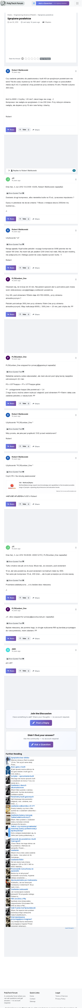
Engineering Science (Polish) (25, 15)
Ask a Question (42, 744)
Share (37, 130)
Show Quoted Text (15, 193)
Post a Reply (42, 723)
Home (9, 15)
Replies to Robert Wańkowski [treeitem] (44, 170)
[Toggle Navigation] (77, 3)
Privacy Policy (60, 999)
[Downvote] (28, 129)
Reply (11, 130)
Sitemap (32, 1001)
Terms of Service (61, 996)
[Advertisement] (41, 39)
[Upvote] (20, 129)
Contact (32, 999)
